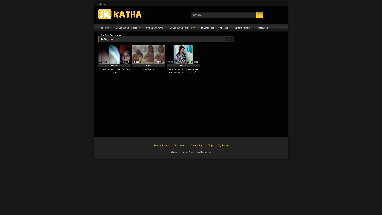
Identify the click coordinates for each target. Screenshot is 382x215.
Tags (226, 28)
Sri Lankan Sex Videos (126, 28)
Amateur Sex (263, 28)
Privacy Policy (161, 145)
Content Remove (242, 28)
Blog (210, 145)
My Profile (223, 145)
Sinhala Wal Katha (154, 28)
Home (106, 28)
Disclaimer (179, 145)
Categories (209, 28)
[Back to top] (372, 206)
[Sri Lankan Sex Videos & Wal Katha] (120, 14)
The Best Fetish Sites (111, 35)
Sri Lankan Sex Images (181, 28)
